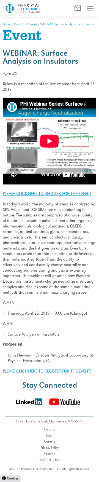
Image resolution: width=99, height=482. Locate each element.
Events (33, 24)
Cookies (12, 479)
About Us (19, 24)
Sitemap (50, 454)
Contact (49, 430)
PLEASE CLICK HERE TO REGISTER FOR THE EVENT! (47, 194)
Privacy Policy (49, 448)
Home (6, 24)
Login (49, 436)
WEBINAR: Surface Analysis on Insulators (67, 24)
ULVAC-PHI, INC (49, 460)
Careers (49, 442)
